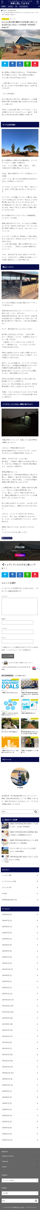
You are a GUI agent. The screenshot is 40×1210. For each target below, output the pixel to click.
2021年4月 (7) (7, 1048)
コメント (5, 596)
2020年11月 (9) (7, 1079)
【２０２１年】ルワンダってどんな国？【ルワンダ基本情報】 (22, 850)
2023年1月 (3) (7, 963)
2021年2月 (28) (7, 1061)
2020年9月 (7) (7, 1091)
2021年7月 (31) (7, 1030)
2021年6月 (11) (7, 1036)
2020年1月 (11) (7, 1140)
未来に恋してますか (20, 3)
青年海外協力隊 (5, 19)
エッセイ (10, 6)
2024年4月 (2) (7, 932)
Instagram (21, 555)
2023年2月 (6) (7, 957)
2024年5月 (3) (7, 926)
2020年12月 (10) (7, 1073)
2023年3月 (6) (7, 951)
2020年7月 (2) (7, 1103)
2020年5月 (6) (7, 1115)
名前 (4, 619)
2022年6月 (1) (7, 975)
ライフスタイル (24, 6)
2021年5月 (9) (7, 1042)
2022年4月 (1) (7, 981)
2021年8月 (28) (7, 1024)
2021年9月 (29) (7, 1018)
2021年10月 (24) (7, 1012)
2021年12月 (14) (7, 1000)
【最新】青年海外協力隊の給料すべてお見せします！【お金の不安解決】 (23, 825)
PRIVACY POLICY (8, 1156)
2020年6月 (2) (7, 1109)
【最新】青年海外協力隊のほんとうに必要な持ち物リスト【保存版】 (23, 841)
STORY (3, 6)
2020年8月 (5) (7, 1097)
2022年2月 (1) (7, 987)
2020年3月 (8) (7, 1127)
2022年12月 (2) (7, 969)
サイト (4, 638)
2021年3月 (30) (7, 1054)
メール (4, 628)
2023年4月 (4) (7, 945)
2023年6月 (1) (7, 939)
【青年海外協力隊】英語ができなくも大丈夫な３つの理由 (23, 858)
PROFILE (5, 1161)
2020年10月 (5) (7, 1085)
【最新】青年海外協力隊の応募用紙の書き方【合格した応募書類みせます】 (23, 833)
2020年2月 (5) (7, 1134)
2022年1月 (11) (7, 993)
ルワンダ (6, 887)
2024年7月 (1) (7, 920)
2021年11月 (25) (7, 1006)
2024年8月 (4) (7, 914)
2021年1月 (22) (7, 1067)
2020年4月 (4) (7, 1121)
